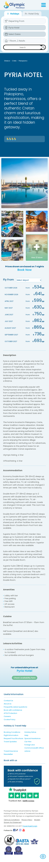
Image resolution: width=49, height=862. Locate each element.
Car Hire (27, 741)
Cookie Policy (9, 719)
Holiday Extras (30, 732)
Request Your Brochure (13, 738)
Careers (7, 716)
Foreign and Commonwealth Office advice (34, 747)
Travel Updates (10, 741)
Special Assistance (32, 738)
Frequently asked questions (15, 707)
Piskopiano (23, 61)
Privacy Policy (27, 820)
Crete (14, 61)
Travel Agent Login (30, 826)
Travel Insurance (11, 751)
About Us (7, 704)
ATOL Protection (10, 713)
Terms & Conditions (12, 820)
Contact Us (8, 700)
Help (26, 735)
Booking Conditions (12, 732)
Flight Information (11, 735)
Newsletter (8, 754)
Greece (7, 61)
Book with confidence (13, 710)
